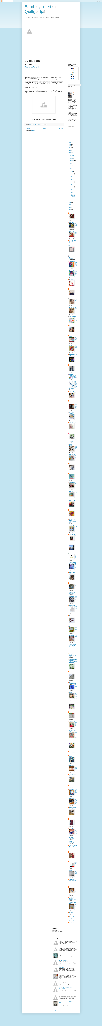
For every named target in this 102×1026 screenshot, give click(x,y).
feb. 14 (72, 182)
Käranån (71, 463)
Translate (72, 88)
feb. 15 (72, 181)
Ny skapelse (76, 905)
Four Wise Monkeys (73, 922)
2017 (70, 153)
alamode (71, 692)
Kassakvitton (61, 967)
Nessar (76, 483)
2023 (70, 144)
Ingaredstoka (71, 785)
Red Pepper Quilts (72, 316)
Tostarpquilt (71, 828)
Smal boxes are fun (76, 327)
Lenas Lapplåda (72, 702)
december (72, 155)
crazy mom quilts (72, 422)
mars (71, 170)
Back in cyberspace (76, 872)
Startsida (44, 128)
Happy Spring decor (76, 585)
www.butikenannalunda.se (57, 933)
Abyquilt (70, 325)
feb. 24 (72, 174)
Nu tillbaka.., (71, 258)
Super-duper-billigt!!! (72, 899)
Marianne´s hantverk (73, 365)
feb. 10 (72, 186)
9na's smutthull (72, 592)
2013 (70, 206)
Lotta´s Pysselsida (72, 712)
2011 (70, 209)
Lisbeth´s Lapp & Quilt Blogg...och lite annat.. (73, 402)
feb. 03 (72, 192)
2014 (70, 204)
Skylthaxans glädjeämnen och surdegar (72, 880)
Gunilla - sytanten (72, 345)
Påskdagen (71, 786)
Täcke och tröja (76, 598)
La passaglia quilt (76, 512)
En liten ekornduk (76, 447)
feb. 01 (72, 194)
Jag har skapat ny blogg (73, 913)
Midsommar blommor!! (63, 947)
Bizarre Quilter (72, 270)
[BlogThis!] (43, 124)
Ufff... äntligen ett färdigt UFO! (76, 801)
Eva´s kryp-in (71, 491)
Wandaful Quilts (72, 261)
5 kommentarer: (37, 124)
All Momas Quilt (72, 605)
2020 (70, 149)
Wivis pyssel (71, 525)
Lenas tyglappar (72, 751)
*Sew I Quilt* (71, 918)
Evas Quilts (71, 912)
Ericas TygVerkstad (73, 789)
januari (71, 199)
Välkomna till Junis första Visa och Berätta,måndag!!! (65, 988)
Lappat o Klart (72, 543)
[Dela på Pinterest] (47, 124)
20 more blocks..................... (76, 216)
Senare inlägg (27, 128)
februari (71, 171)
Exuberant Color (72, 213)
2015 (70, 202)
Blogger (55, 1010)
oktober (71, 158)
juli (70, 163)
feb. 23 (72, 176)
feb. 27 (72, 173)
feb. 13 (72, 184)
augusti (71, 161)
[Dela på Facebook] (46, 124)
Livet (75, 663)
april (71, 168)
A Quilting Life (72, 454)
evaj (75, 92)
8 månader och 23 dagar (76, 831)
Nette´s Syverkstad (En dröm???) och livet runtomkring (73, 846)
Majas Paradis (72, 534)
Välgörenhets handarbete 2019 (76, 406)
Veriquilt (70, 298)
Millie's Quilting (72, 583)
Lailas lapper (71, 886)
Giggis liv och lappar (73, 596)
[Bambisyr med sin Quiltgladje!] (73, 79)
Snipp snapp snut (76, 502)
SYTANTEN (71, 222)
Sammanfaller (72, 916)
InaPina (70, 870)
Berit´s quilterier (72, 509)
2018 (70, 152)
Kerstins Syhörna (72, 307)
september (72, 160)
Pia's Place (71, 741)
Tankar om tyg (72, 721)
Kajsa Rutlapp (72, 473)
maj (70, 166)
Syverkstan (71, 765)
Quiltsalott (71, 626)
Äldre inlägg (61, 128)
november (72, 157)
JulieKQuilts (71, 231)
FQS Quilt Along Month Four (76, 457)
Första (76, 308)
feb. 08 (72, 187)
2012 (70, 207)
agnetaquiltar (71, 798)
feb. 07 (72, 189)
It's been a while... (76, 338)
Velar (76, 757)
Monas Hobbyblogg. (73, 635)
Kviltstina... (71, 841)
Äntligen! (60, 953)
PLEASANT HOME (72, 553)
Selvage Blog (71, 245)
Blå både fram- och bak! (76, 686)
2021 (70, 147)
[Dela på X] (45, 124)
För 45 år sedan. (72, 752)
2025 (70, 142)
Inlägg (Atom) (33, 130)
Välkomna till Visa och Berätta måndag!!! (66, 980)
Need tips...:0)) (71, 842)
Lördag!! (60, 940)
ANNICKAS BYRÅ (72, 288)
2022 (70, 145)
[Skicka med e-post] (42, 124)
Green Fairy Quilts (72, 240)
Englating (71, 374)
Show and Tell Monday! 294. (64, 974)
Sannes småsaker (72, 861)
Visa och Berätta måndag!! (64, 995)
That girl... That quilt (73, 920)
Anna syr (71, 837)
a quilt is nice (71, 391)
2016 (70, 201)
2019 (70, 150)
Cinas (70, 851)
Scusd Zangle (71, 593)
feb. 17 (72, 179)
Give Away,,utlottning (63, 960)
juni (70, 165)
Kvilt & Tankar (72, 482)
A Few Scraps (72, 279)
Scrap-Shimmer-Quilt (76, 465)
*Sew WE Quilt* (72, 433)
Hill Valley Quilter (72, 381)
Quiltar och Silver (72, 500)
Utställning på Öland (76, 704)
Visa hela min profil (71, 123)
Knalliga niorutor (71, 838)
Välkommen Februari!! (32, 67)
